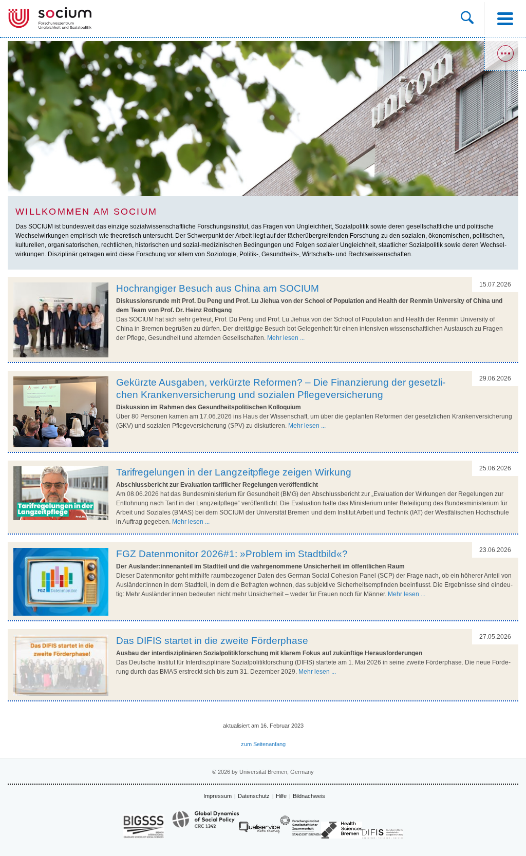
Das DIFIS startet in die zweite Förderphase (212, 640)
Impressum (217, 796)
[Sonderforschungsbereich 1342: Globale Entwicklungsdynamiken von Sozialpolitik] (205, 824)
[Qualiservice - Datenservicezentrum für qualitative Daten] (259, 830)
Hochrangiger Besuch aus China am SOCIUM (217, 288)
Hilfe (281, 796)
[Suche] (467, 18)
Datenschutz (254, 796)
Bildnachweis (309, 796)
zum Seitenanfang (263, 744)
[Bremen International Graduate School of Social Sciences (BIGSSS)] (143, 826)
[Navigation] (505, 18)
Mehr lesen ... (286, 337)
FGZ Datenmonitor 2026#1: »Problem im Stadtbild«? (232, 553)
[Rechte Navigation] (505, 54)
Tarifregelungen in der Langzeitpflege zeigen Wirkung (233, 472)
